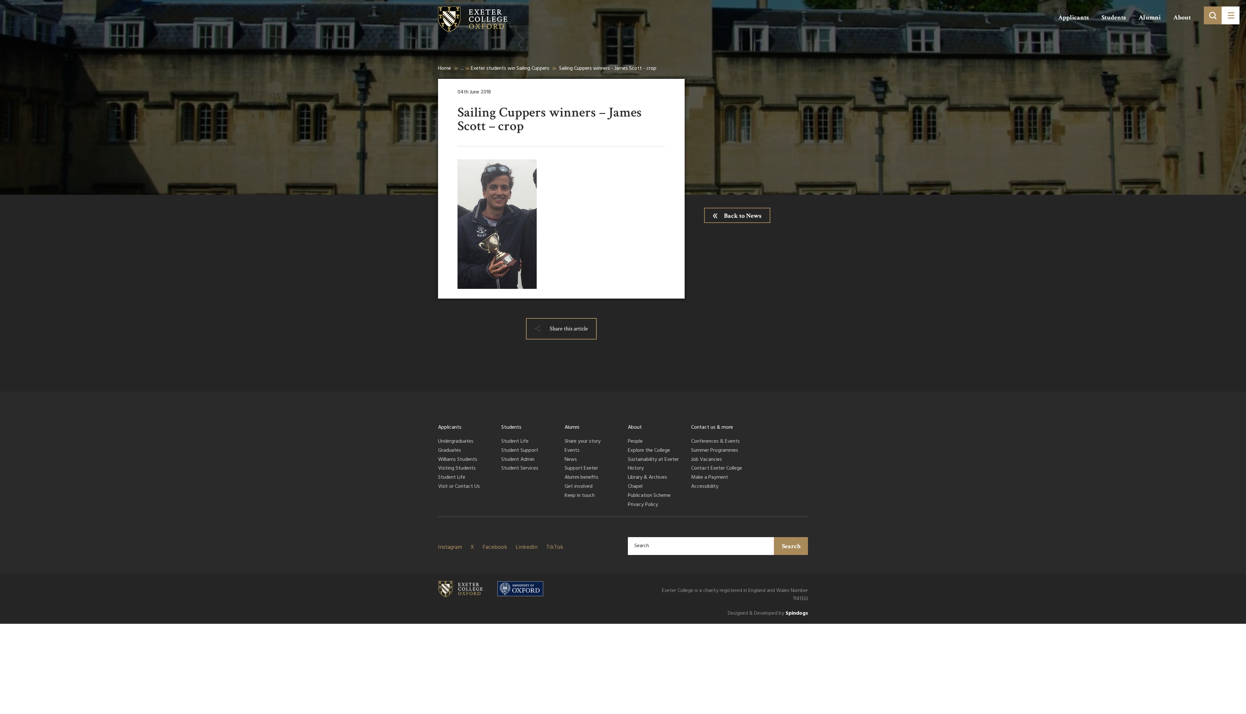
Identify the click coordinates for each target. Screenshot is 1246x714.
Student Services (519, 469)
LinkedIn (527, 547)
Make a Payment (709, 478)
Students (1114, 17)
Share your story (583, 442)
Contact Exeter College (716, 469)
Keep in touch (580, 496)
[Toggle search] (1213, 15)
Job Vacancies (706, 460)
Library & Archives (647, 478)
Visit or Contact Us (459, 487)
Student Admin (517, 460)
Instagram (450, 547)
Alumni (1150, 17)
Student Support (519, 451)
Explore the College (649, 451)
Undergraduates (455, 442)
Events (572, 451)
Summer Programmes (714, 451)
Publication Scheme (649, 496)
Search (791, 546)
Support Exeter (581, 469)
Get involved (578, 487)
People (635, 442)
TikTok (554, 547)
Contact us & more (712, 427)
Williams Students (457, 460)
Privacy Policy (643, 505)
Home (444, 68)
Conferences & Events (715, 442)
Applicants (1073, 17)
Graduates (449, 451)
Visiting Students (457, 469)
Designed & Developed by (768, 613)
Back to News (743, 216)
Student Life (451, 478)
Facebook (495, 547)
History (636, 469)
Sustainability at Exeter (653, 460)
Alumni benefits (581, 478)
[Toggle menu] (1231, 15)
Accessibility (704, 487)
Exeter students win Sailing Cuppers (510, 68)
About (1182, 17)
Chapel (635, 487)
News (571, 460)
